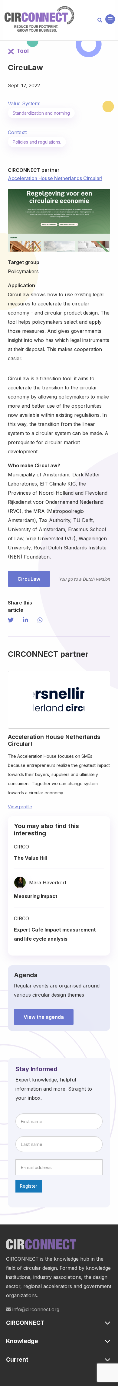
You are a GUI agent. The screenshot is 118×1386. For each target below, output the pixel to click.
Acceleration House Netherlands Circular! (55, 178)
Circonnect (39, 19)
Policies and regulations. (37, 142)
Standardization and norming (41, 113)
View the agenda (44, 1017)
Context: (17, 132)
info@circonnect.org (35, 1309)
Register (28, 1186)
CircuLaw (29, 579)
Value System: (24, 103)
